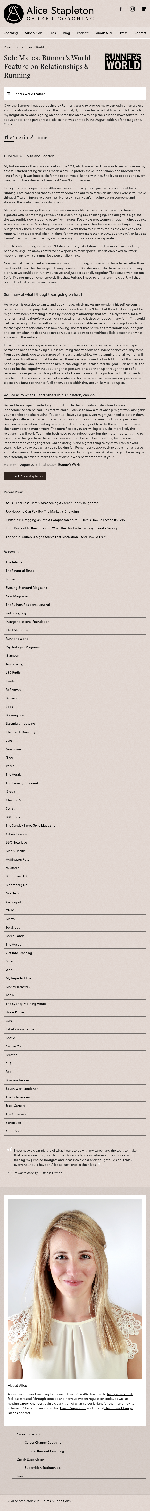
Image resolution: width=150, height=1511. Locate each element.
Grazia (10, 791)
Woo (9, 970)
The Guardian (16, 1114)
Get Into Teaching (19, 953)
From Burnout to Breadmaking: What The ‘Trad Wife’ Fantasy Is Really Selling (61, 528)
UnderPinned (15, 1012)
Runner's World (32, 47)
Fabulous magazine (20, 1029)
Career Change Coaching (43, 1442)
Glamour (12, 655)
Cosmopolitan (16, 902)
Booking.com (15, 715)
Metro (10, 919)
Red (9, 1071)
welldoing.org (16, 613)
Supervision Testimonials (43, 1467)
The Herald (14, 774)
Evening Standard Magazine (26, 587)
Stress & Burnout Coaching (44, 1451)
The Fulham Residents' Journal (28, 604)
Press (123, 33)
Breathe (11, 1055)
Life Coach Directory (20, 732)
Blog (66, 33)
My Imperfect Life (18, 978)
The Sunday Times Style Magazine (30, 825)
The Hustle (13, 944)
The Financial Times (20, 570)
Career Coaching (29, 1434)
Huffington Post (17, 859)
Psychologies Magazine (23, 647)
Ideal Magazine (17, 630)
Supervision (33, 33)
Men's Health (15, 851)
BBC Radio (13, 817)
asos (9, 740)
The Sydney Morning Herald (26, 1004)
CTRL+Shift (14, 1131)
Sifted (10, 961)
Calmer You (14, 1046)
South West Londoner (22, 1088)
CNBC (10, 910)
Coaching (11, 33)
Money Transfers (18, 987)
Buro (9, 1021)
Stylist (10, 808)
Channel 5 (13, 800)
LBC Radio (13, 672)
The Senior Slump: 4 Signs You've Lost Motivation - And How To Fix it (56, 537)
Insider (11, 681)
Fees (52, 33)
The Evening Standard (22, 783)
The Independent (18, 1097)
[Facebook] (120, 9)
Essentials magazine (20, 723)
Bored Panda (15, 936)
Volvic (10, 766)
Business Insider (17, 1080)
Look (9, 706)
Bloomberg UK (16, 876)
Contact (140, 33)
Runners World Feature (28, 93)
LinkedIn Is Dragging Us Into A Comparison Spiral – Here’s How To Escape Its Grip (65, 520)
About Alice (104, 33)
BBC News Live (16, 842)
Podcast (83, 33)
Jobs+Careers (15, 1105)
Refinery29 (13, 689)
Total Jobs (13, 927)
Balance (11, 698)
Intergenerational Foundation (27, 621)
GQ (8, 1063)
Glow (9, 757)
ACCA (10, 995)
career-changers (32, 1403)
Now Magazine (17, 596)
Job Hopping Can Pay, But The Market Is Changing (42, 511)
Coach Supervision (30, 1459)
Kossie (10, 1038)
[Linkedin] (144, 9)
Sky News (13, 893)
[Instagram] (132, 9)
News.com (13, 749)
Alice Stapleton (25, 476)
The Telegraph (16, 562)
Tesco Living (14, 664)
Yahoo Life (13, 1123)
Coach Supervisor (73, 1408)
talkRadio (13, 868)
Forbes (11, 579)
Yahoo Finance (16, 834)
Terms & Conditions (56, 1500)
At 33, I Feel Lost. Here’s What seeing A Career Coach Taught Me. (52, 503)
